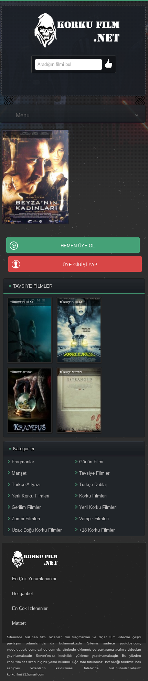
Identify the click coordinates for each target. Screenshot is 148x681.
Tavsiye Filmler (94, 473)
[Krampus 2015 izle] (29, 430)
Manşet (19, 473)
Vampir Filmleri (94, 518)
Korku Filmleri (93, 496)
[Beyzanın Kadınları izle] (35, 223)
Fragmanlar (23, 462)
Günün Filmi (91, 462)
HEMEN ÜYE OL (78, 245)
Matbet (19, 623)
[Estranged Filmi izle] (79, 430)
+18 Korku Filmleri (97, 530)
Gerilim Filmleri (27, 507)
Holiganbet (22, 593)
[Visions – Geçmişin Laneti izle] (29, 360)
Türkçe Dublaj (93, 484)
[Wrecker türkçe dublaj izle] (79, 360)
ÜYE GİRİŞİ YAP (80, 264)
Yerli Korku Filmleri (30, 496)
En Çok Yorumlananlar (34, 578)
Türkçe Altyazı (26, 484)
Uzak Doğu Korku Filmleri (37, 530)
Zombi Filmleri (26, 518)
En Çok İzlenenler (29, 608)
